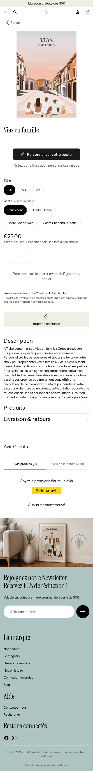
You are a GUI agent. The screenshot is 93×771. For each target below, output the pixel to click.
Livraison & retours (27, 419)
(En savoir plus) (24, 201)
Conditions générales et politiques (46, 765)
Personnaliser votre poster (50, 154)
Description (18, 340)
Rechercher (12, 715)
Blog (7, 685)
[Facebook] (6, 738)
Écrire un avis (47, 490)
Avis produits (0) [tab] (25, 464)
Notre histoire (13, 670)
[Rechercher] (15, 12)
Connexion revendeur (19, 677)
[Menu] (5, 12)
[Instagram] (14, 738)
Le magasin (12, 656)
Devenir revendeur (17, 663)
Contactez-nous (15, 707)
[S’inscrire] (82, 611)
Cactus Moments (29, 752)
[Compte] (78, 12)
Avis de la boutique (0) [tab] (68, 464)
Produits (14, 407)
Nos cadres (11, 649)
